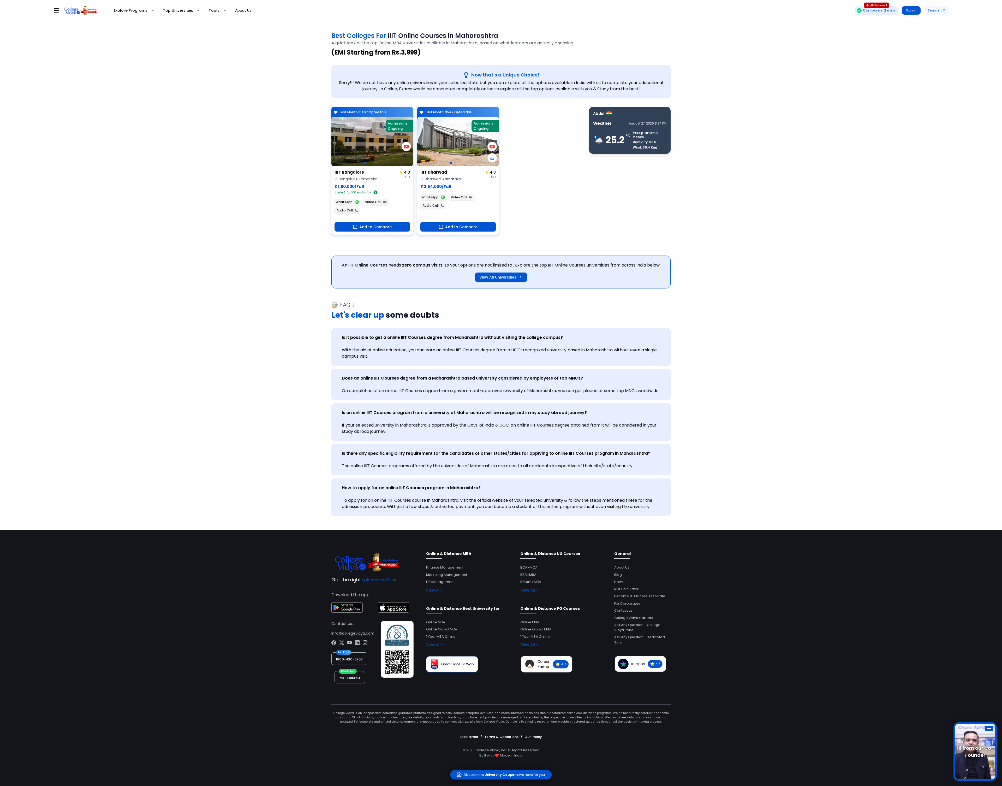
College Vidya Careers (633, 617)
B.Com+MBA (530, 581)
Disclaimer (469, 736)
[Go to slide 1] (365, 163)
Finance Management (444, 567)
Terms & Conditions (501, 736)
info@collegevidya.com (352, 633)
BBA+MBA (528, 574)
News (619, 581)
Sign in (911, 10)
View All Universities (497, 277)
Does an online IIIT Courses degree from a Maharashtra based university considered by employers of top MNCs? (462, 378)
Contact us (623, 610)
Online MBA (435, 622)
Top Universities (178, 10)
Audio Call (345, 210)
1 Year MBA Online (441, 636)
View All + (435, 590)
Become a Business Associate (639, 596)
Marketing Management (446, 574)
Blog (618, 574)
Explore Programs (130, 10)
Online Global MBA (441, 629)
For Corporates (627, 603)
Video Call (373, 202)
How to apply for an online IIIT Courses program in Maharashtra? (411, 488)
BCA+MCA (529, 567)
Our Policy (533, 736)
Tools (214, 10)
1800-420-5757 (349, 659)
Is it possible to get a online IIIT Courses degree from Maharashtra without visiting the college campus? (452, 337)
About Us (243, 10)
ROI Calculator (626, 589)
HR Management (440, 581)
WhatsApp (344, 202)
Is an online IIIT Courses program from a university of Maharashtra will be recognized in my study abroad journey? (464, 413)
